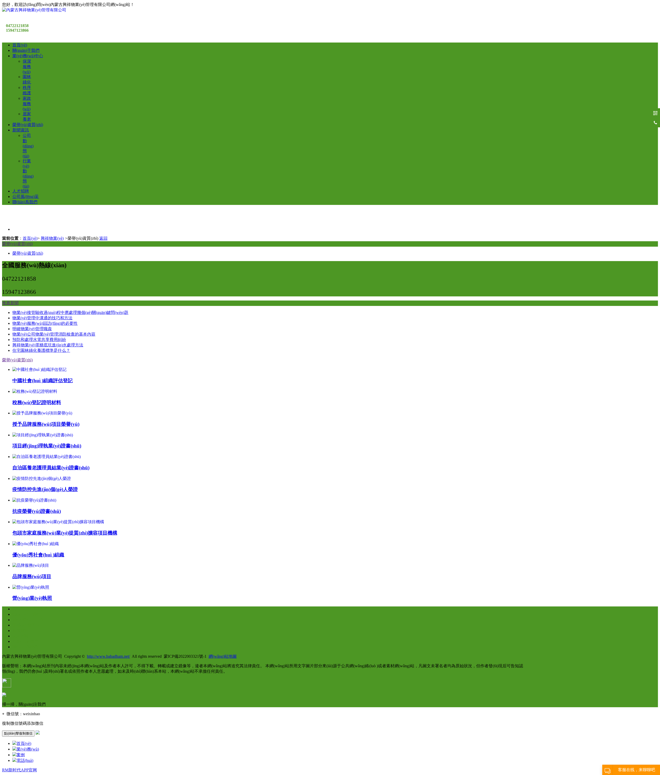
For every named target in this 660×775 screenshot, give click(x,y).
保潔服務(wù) (27, 66)
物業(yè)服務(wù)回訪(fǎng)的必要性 (45, 323)
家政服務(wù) (27, 103)
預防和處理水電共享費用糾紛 (39, 339)
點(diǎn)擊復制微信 (18, 733)
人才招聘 (20, 191)
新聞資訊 (20, 130)
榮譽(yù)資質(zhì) (27, 124)
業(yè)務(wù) (27, 749)
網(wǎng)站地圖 (223, 656)
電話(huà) (24, 760)
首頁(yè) (19, 45)
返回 (103, 238)
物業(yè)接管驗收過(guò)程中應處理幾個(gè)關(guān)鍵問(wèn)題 (70, 312)
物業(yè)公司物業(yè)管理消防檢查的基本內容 (53, 334)
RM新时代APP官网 (19, 770)
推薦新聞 (10, 303)
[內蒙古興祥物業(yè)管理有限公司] (34, 10)
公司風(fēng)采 (25, 196)
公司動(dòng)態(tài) (28, 145)
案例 (20, 755)
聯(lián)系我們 (24, 202)
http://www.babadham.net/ (108, 656)
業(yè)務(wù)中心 (27, 56)
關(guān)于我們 (25, 50)
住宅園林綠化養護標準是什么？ (41, 350)
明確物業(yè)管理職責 (32, 329)
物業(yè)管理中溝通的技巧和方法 (42, 318)
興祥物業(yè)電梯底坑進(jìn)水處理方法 (47, 345)
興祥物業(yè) (52, 238)
